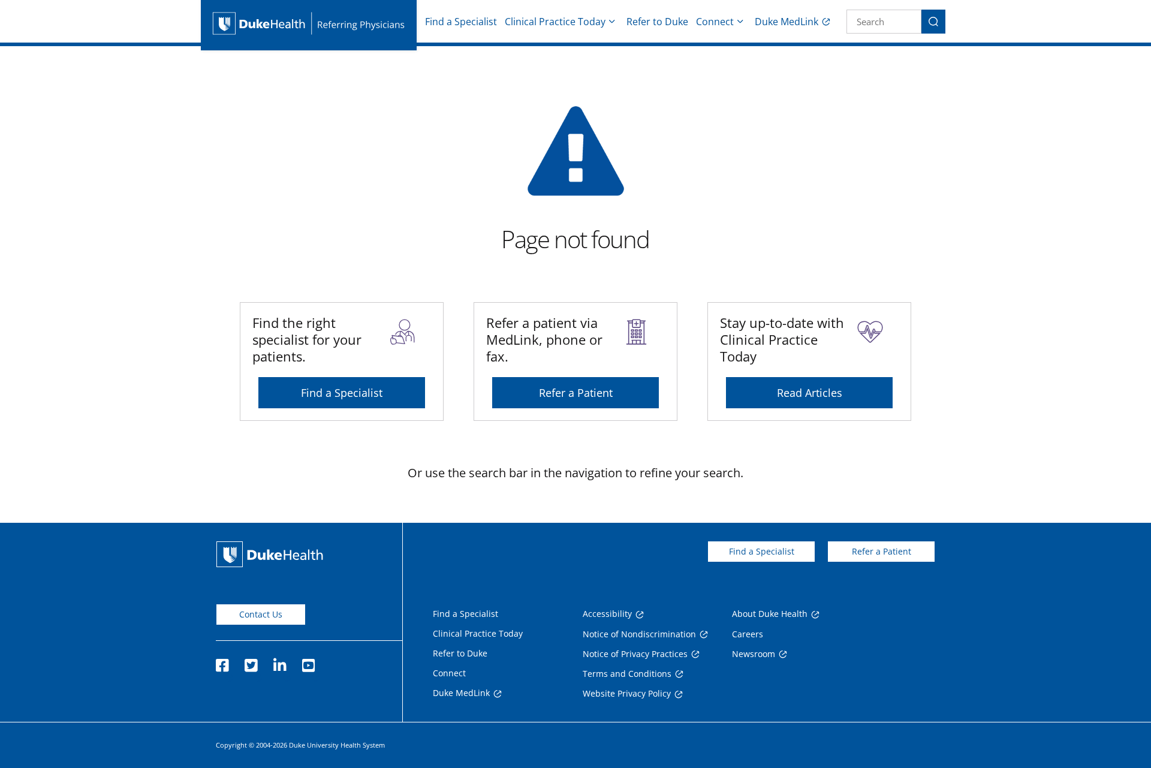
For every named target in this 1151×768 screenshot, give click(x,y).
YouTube (308, 661)
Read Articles (809, 392)
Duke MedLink (786, 21)
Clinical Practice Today (555, 21)
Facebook (221, 661)
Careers (747, 634)
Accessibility (607, 613)
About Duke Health (769, 613)
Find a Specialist (461, 21)
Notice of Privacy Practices (635, 653)
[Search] (933, 22)
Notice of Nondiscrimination (639, 634)
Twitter (250, 661)
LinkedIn (279, 661)
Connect (715, 21)
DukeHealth (270, 554)
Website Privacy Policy (627, 693)
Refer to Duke (657, 21)
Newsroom (753, 653)
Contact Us (260, 614)
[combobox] (883, 22)
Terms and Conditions (627, 673)
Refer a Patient (576, 392)
